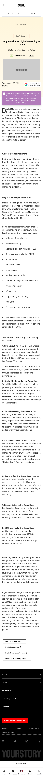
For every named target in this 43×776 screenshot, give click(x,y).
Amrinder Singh (20, 55)
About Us (5, 728)
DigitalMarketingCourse (15, 653)
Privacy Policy (34, 728)
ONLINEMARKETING (13, 641)
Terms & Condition (8, 732)
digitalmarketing (12, 647)
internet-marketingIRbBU (15, 659)
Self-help (20, 36)
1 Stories (31, 55)
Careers (18, 728)
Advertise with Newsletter (15, 720)
